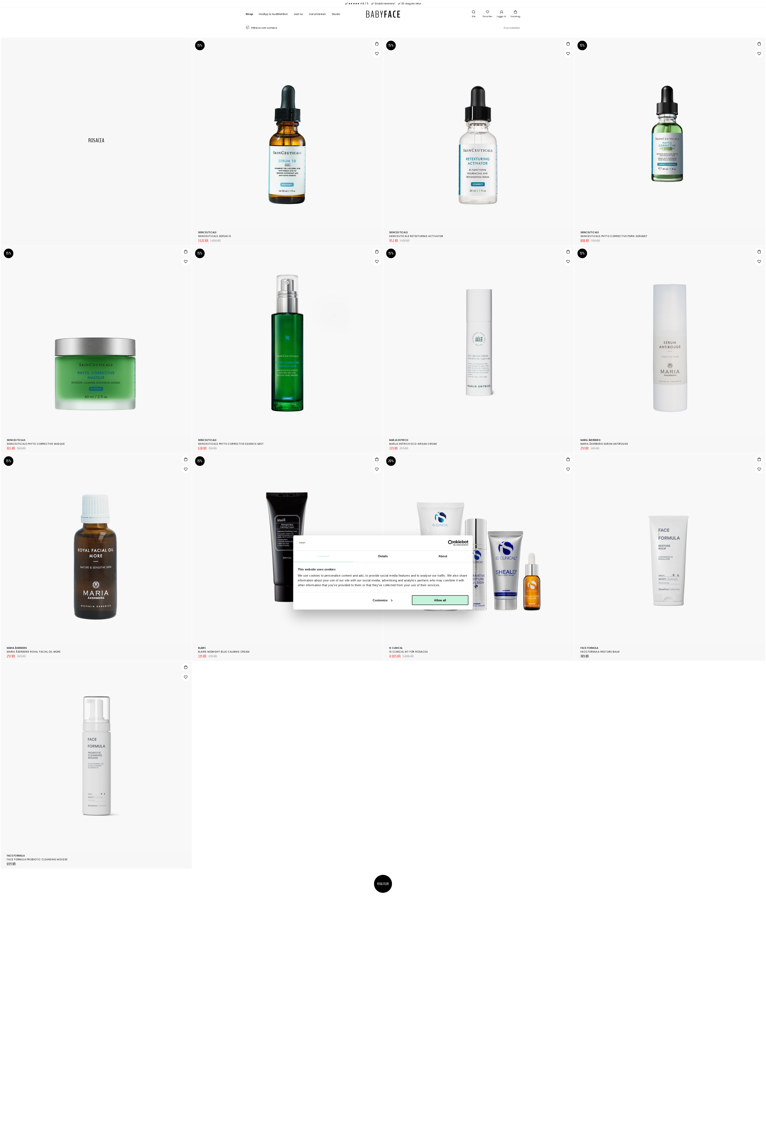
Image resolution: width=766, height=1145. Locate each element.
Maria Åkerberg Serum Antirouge (604, 444)
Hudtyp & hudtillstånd (273, 14)
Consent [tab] (323, 556)
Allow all (440, 600)
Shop (249, 14)
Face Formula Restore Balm (600, 651)
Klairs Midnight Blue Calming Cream (224, 651)
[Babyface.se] (383, 14)
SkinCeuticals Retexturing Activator (416, 236)
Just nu (298, 14)
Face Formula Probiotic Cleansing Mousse (37, 859)
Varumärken (317, 14)
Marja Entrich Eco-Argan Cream (413, 444)
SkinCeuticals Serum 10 (214, 236)
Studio (336, 14)
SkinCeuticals (207, 232)
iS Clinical (396, 648)
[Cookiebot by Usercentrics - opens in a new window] (450, 543)
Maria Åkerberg (590, 440)
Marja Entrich (398, 440)
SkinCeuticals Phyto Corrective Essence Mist (231, 444)
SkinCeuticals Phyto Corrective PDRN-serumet (614, 236)
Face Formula (589, 648)
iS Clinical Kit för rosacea (408, 651)
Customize (380, 600)
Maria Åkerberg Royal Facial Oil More (34, 651)
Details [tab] (383, 556)
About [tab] (442, 556)
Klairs (202, 648)
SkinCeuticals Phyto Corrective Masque (36, 444)
